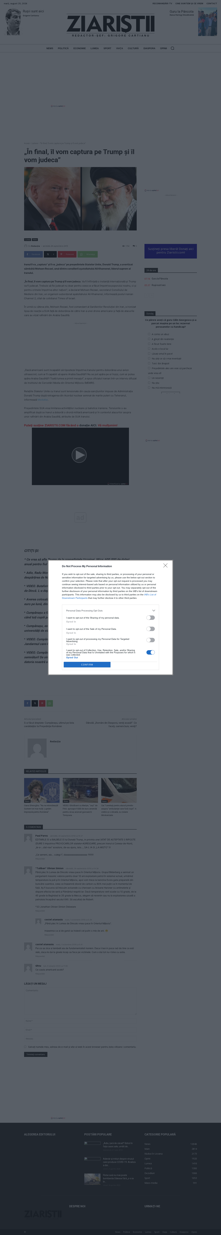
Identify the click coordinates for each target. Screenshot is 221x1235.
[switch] (150, 617)
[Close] (166, 566)
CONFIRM (87, 664)
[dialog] (110, 617)
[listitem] (110, 610)
